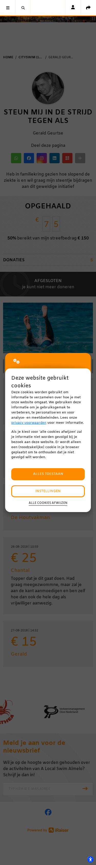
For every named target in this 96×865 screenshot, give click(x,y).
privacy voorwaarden (28, 423)
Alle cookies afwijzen (48, 503)
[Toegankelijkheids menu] (90, 859)
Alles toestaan (48, 474)
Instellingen (48, 491)
